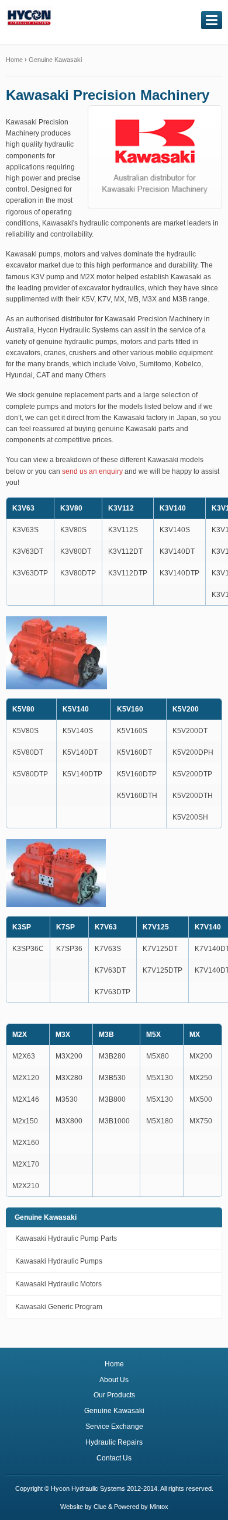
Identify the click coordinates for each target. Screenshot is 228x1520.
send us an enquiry (92, 471)
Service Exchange (114, 1426)
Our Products (114, 1395)
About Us (114, 1380)
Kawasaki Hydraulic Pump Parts (66, 1238)
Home (14, 59)
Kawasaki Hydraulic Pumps (58, 1261)
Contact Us (114, 1458)
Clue (100, 1506)
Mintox (159, 1506)
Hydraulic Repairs (114, 1442)
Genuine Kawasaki (55, 59)
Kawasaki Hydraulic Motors (58, 1284)
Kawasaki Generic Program (58, 1307)
